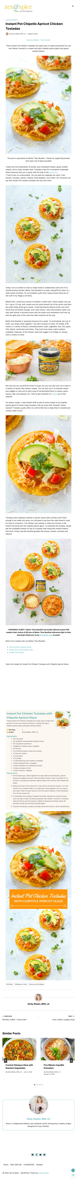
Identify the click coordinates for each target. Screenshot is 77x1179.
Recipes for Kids (20, 984)
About (5, 1165)
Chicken (8, 20)
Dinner (15, 20)
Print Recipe (45, 40)
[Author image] (7, 33)
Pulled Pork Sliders (16, 652)
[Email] (40, 1154)
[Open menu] (73, 6)
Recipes (39, 1165)
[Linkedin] (44, 1154)
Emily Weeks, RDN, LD (18, 34)
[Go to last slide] (5, 1060)
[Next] (71, 1060)
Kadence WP (43, 1173)
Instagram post (46, 635)
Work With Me (16, 1165)
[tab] (34, 1084)
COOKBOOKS (29, 1165)
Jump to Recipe (32, 40)
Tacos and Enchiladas (36, 984)
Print (63, 727)
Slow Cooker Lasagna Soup (20, 647)
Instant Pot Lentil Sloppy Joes (21, 650)
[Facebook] (32, 1154)
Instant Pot (53, 172)
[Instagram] (36, 1154)
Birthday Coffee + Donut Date (14, 1018)
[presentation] (19, 1049)
